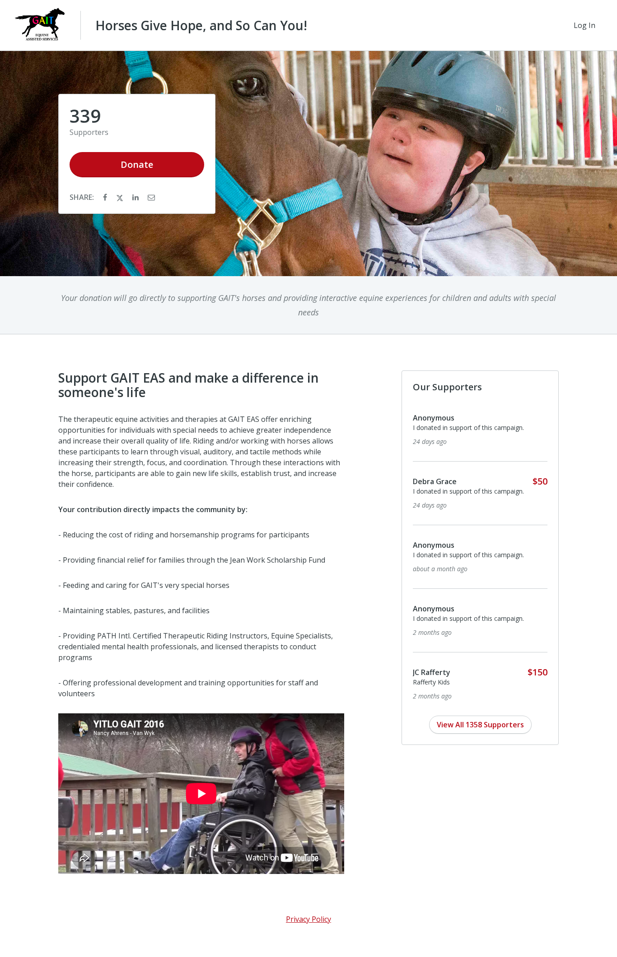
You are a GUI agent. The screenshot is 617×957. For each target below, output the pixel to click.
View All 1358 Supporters (480, 725)
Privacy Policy (308, 919)
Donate (137, 164)
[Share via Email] (151, 197)
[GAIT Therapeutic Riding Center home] (40, 25)
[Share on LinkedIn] (136, 197)
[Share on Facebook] (106, 197)
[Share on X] (120, 197)
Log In (584, 25)
